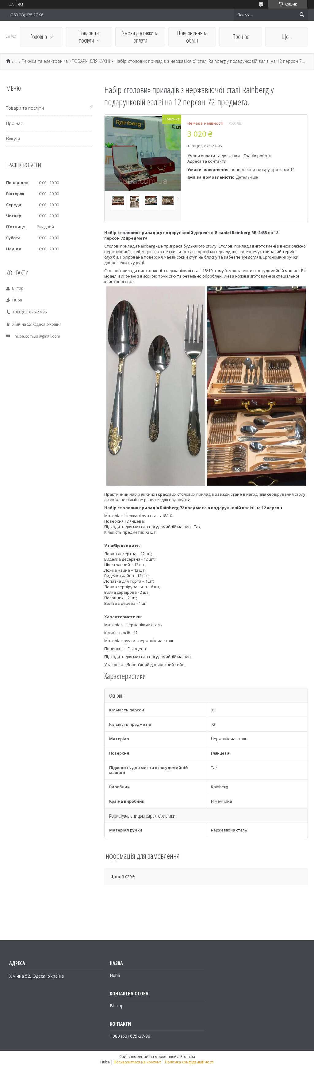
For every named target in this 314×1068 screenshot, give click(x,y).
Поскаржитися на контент (137, 1062)
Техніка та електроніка (45, 61)
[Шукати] (302, 15)
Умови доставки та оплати (140, 36)
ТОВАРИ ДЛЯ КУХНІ (91, 61)
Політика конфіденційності (189, 1062)
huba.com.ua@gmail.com (37, 336)
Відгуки (13, 139)
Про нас (240, 36)
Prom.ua (187, 1056)
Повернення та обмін (192, 36)
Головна (38, 36)
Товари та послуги (89, 36)
